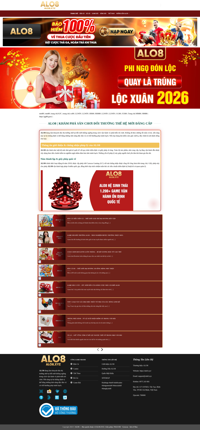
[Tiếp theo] (101, 350)
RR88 (92, 114)
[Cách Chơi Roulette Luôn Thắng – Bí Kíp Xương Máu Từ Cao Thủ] (52, 254)
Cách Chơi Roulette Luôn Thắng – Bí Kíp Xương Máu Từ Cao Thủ (94, 252)
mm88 (41, 114)
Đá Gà (88, 13)
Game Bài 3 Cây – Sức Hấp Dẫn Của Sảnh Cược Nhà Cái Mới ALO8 (93, 285)
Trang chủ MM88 (134, 114)
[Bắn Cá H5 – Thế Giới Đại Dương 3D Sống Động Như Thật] (52, 271)
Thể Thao (111, 13)
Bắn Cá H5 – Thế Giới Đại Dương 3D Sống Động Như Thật (90, 268)
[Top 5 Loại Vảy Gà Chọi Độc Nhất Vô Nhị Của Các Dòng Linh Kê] (52, 304)
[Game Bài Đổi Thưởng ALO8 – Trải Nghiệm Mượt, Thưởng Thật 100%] (52, 237)
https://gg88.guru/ (45, 117)
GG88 (118, 114)
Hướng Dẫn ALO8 (122, 13)
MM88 (144, 114)
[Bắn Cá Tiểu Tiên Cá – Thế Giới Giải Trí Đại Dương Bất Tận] (52, 221)
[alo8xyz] (50, 5)
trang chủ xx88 (68, 114)
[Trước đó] (98, 350)
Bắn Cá (82, 13)
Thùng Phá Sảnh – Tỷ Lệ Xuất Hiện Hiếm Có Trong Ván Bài (91, 318)
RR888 (98, 114)
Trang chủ (74, 13)
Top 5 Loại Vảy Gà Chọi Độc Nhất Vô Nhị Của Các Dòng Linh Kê (93, 302)
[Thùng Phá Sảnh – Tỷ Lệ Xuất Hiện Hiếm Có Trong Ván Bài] (52, 321)
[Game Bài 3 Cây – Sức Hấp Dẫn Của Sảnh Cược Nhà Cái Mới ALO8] (52, 287)
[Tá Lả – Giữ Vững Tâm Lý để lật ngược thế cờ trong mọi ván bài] (52, 337)
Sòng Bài (103, 13)
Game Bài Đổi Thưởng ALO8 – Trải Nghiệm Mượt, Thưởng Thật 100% (95, 235)
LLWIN (78, 114)
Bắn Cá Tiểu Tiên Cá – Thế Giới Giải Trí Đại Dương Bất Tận (91, 218)
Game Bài (95, 13)
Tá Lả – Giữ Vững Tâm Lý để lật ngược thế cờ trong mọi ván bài (94, 335)
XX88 (124, 114)
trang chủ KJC (56, 114)
